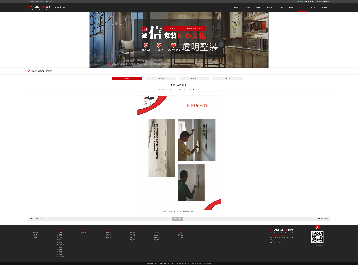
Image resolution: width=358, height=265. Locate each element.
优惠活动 (247, 7)
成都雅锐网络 (208, 263)
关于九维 (313, 7)
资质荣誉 (156, 240)
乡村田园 (59, 247)
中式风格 (59, 254)
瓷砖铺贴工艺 (39, 218)
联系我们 (324, 7)
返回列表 (178, 218)
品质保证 (132, 235)
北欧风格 (59, 232)
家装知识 (108, 237)
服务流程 (156, 237)
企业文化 (156, 235)
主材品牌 (132, 240)
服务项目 (258, 7)
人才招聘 (180, 237)
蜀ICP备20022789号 (190, 263)
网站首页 (236, 7)
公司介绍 (156, 232)
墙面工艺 (325, 218)
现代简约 (59, 240)
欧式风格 (59, 252)
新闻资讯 (291, 7)
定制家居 (35, 237)
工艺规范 (41, 71)
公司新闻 (108, 235)
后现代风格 (60, 257)
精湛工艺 (302, 7)
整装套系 (35, 232)
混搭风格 (59, 249)
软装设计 (35, 235)
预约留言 (180, 235)
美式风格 (59, 235)
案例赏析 (269, 7)
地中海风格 (60, 244)
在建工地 (132, 237)
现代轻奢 (59, 237)
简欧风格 (59, 242)
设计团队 (280, 7)
